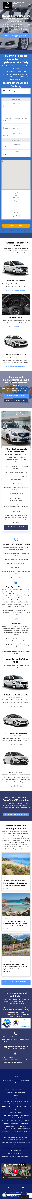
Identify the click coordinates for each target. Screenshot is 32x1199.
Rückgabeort (16, 125)
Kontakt (16, 1095)
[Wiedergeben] (3, 1178)
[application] (16, 1171)
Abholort (16, 118)
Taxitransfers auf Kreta (20, 3)
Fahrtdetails (16, 99)
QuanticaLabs (27, 232)
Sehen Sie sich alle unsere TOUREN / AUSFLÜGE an (16, 982)
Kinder (16, 151)
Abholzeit (16, 111)
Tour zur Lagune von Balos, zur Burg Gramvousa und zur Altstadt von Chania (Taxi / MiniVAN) (15, 923)
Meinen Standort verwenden (19, 118)
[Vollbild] (28, 1178)
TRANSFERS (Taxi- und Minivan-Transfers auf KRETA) (16, 1156)
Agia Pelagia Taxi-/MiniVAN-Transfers (16, 527)
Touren (6, 878)
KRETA (10, 1062)
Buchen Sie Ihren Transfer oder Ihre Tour (16, 1089)
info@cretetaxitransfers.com (16, 1048)
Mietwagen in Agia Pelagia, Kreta (16, 1092)
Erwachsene (16, 144)
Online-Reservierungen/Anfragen (16, 814)
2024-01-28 (5, 928)
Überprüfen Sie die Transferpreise (16, 395)
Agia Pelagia (5, 1060)
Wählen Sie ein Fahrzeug (15, 225)
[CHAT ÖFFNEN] (4, 1195)
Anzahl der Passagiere (16, 140)
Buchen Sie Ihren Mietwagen (16, 1086)
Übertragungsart (16, 133)
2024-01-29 (5, 888)
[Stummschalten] (26, 1178)
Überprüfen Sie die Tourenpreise (16, 400)
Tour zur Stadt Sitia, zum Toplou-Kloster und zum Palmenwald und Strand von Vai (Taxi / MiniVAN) (15, 883)
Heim (16, 1098)
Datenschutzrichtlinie (16, 1112)
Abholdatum (16, 103)
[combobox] (16, 92)
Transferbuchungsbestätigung (16, 1153)
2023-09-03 (5, 974)
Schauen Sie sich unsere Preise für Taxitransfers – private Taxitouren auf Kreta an (16, 35)
